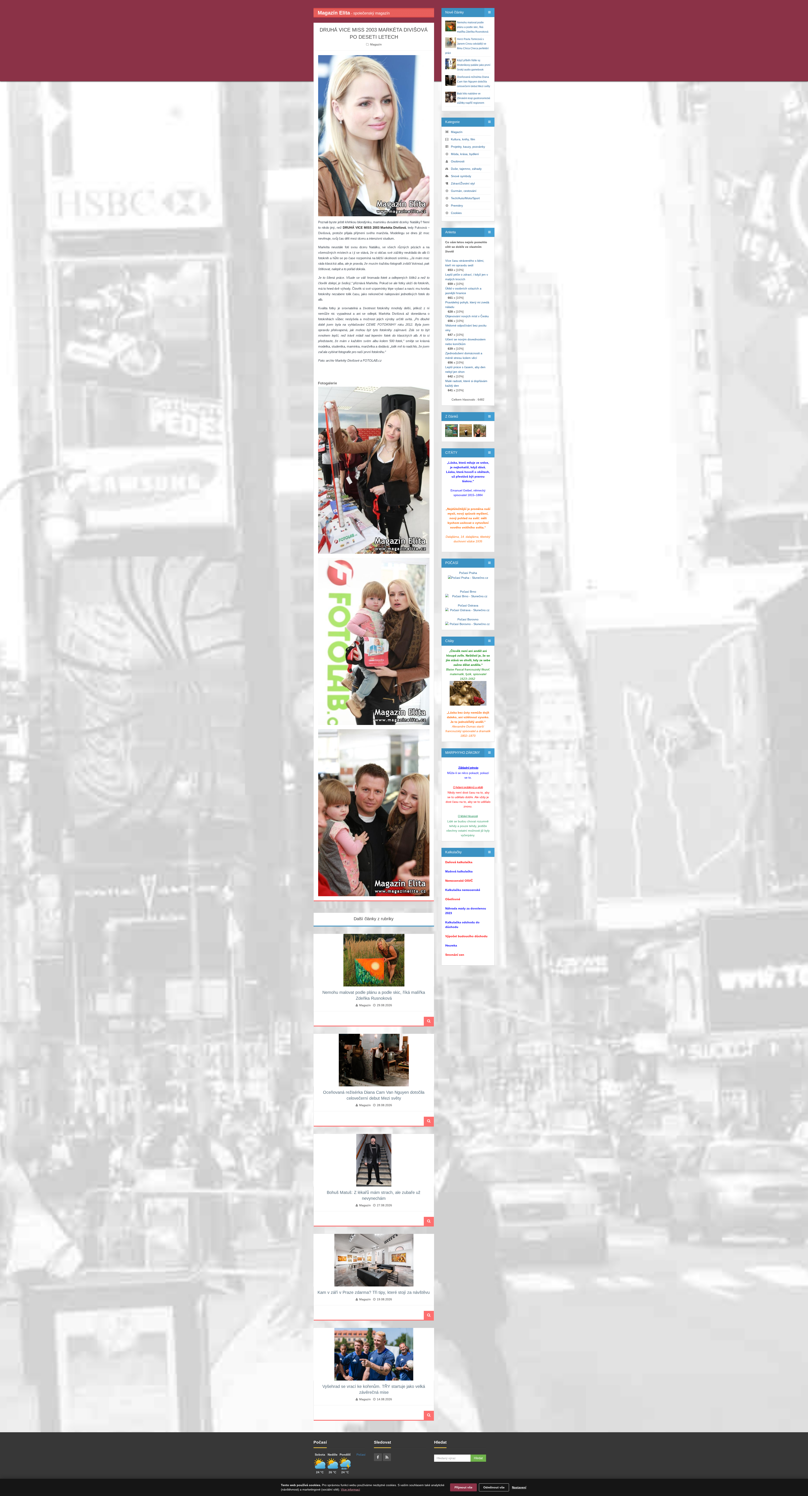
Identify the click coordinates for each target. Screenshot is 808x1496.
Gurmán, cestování (463, 190)
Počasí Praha (468, 573)
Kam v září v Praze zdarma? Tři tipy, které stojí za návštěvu (374, 1292)
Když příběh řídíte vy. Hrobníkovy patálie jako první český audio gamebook (473, 65)
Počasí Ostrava (468, 605)
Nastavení (519, 1487)
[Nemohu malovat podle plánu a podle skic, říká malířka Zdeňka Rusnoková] (451, 430)
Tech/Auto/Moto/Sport (465, 198)
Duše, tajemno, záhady (466, 168)
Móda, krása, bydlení (465, 154)
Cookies (456, 213)
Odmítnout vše (494, 1487)
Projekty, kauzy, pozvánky (468, 146)
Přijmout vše (463, 1487)
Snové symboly (461, 176)
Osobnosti (457, 161)
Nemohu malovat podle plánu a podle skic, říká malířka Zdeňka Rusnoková (472, 27)
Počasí (360, 1454)
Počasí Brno (468, 591)
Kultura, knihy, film (463, 139)
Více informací (350, 1489)
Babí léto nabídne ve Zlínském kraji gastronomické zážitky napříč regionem (473, 98)
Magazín (376, 44)
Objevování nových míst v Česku (467, 316)
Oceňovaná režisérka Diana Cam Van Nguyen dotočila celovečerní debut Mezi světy (473, 82)
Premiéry (457, 205)
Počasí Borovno (467, 619)
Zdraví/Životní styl (463, 183)
